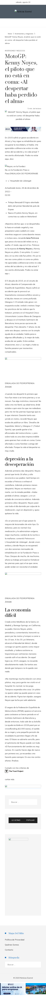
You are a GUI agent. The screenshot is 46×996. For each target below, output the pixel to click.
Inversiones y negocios (15, 51)
